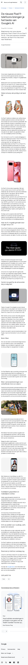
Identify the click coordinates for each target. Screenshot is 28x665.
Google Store (10, 567)
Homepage (3, 8)
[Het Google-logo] (4, 644)
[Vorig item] (3, 631)
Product (10, 8)
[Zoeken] (21, 2)
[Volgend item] (6, 631)
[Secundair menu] (25, 2)
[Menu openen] (1, 2)
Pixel (4, 579)
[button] (26, 28)
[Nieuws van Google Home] (10, 2)
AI (8, 579)
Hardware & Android (19, 8)
